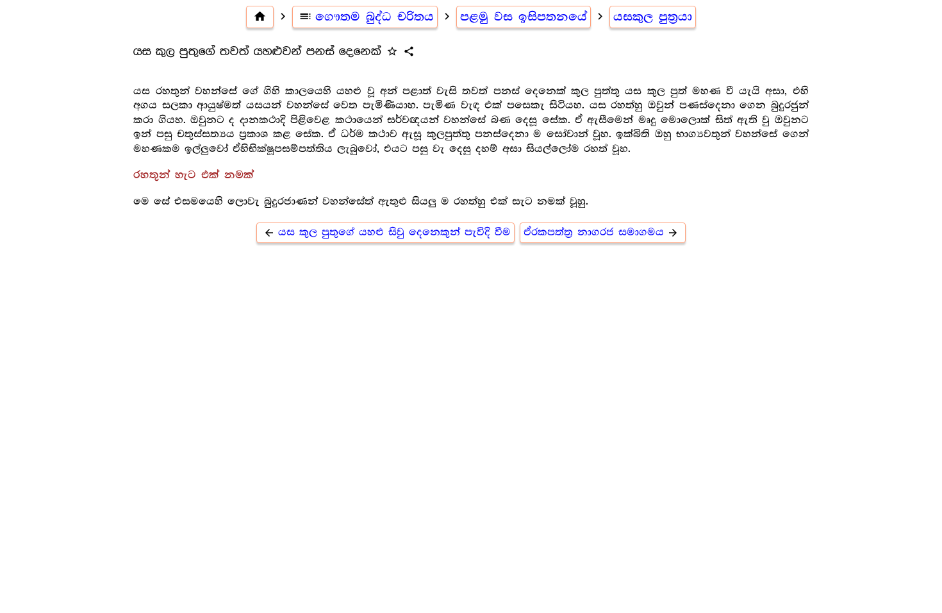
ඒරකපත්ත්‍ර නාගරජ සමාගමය (601, 232)
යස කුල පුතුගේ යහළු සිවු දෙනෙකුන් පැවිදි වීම (387, 232)
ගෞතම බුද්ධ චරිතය (366, 17)
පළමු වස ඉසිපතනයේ (523, 17)
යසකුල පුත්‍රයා (652, 17)
